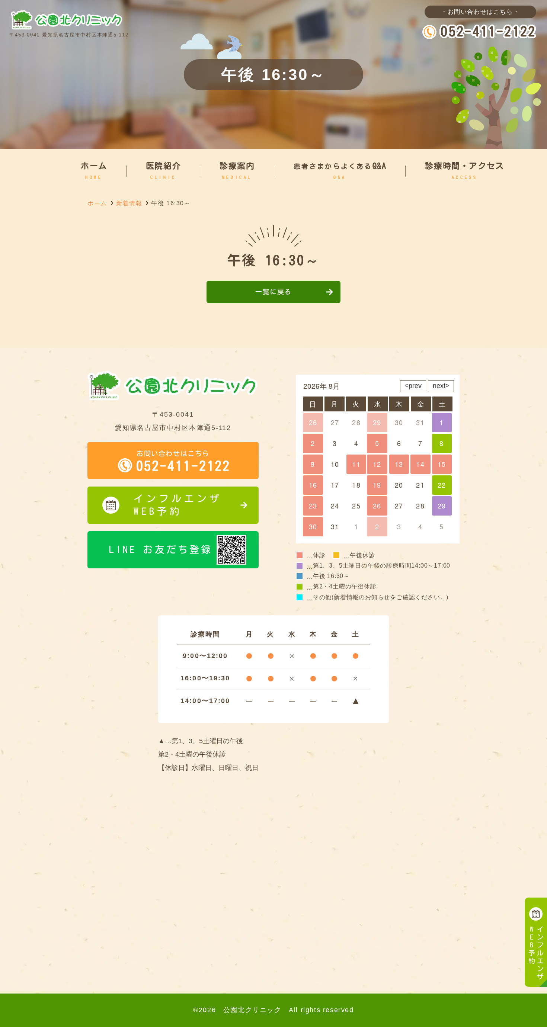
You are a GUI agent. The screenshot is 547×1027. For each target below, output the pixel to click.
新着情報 (129, 203)
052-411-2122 (488, 31)
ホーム (97, 203)
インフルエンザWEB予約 (178, 505)
